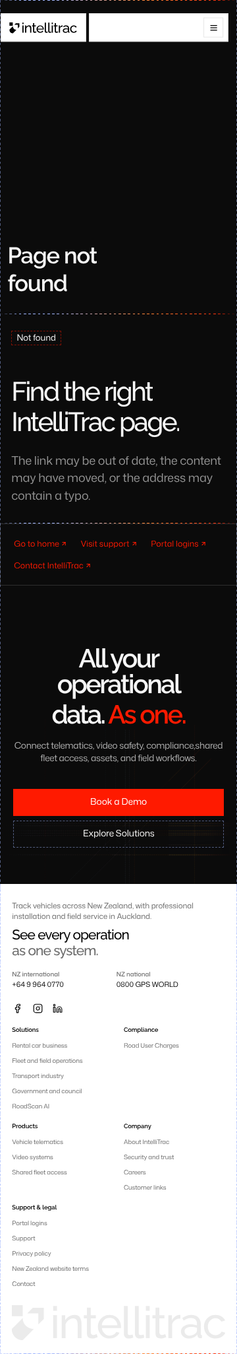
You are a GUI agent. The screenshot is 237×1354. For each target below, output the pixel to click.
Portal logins (174, 543)
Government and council (47, 1091)
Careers (135, 1172)
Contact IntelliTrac (49, 565)
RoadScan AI (30, 1106)
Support (23, 1238)
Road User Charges (151, 1045)
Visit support (105, 543)
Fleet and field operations (47, 1060)
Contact (23, 1283)
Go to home (36, 543)
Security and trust (149, 1157)
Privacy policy (31, 1253)
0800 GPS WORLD (147, 985)
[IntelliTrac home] (43, 27)
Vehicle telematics (37, 1141)
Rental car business (39, 1045)
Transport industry (38, 1075)
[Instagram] (37, 1008)
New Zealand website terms (50, 1268)
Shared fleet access (39, 1172)
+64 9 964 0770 (37, 985)
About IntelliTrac (146, 1141)
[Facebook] (17, 1008)
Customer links (145, 1187)
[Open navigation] (214, 28)
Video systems (32, 1157)
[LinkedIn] (57, 1008)
